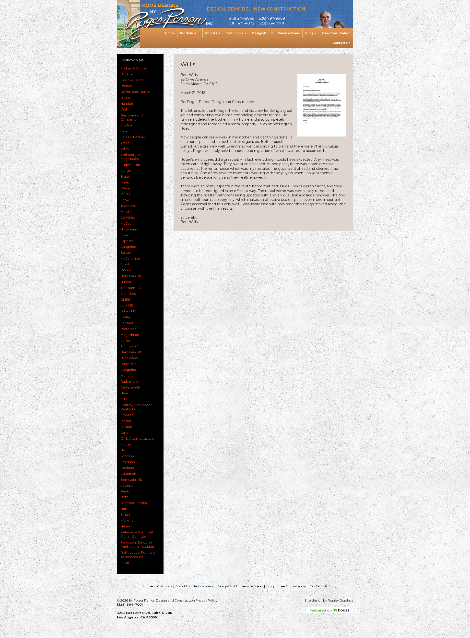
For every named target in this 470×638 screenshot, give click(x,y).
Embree (127, 415)
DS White (128, 217)
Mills (124, 399)
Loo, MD (127, 305)
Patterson (128, 329)
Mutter (126, 444)
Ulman (126, 98)
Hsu (123, 450)
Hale (124, 393)
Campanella (130, 387)
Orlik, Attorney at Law (137, 438)
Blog (270, 586)
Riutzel (126, 194)
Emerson (128, 462)
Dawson (127, 188)
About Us (183, 586)
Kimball (126, 427)
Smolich (127, 264)
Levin (125, 563)
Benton (126, 491)
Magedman (130, 335)
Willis (125, 149)
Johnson (127, 456)
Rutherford (129, 381)
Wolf (124, 109)
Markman (128, 520)
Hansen (126, 526)
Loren (125, 340)
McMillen (127, 125)
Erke (124, 235)
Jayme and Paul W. (136, 92)
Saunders (128, 294)
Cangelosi (128, 247)
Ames (125, 182)
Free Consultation (292, 586)
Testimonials (203, 586)
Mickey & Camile (133, 68)
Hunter (126, 282)
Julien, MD (128, 311)
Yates (125, 143)
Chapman (128, 474)
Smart (125, 514)
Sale (124, 131)
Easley (126, 317)
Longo (126, 170)
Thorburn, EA (131, 288)
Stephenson (130, 165)
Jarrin (125, 432)
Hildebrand (129, 229)
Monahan (128, 375)
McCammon (130, 258)
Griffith (126, 299)
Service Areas (252, 586)
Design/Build (227, 586)
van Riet (127, 323)
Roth (124, 497)
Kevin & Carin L (132, 80)
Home (148, 586)
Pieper (126, 421)
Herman (127, 509)
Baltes (125, 252)
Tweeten (128, 206)
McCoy (126, 223)
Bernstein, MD (131, 276)
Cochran (127, 468)
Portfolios (164, 586)
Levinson (128, 485)
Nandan (127, 103)
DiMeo (126, 270)
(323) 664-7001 (130, 604)
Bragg (125, 176)
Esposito (127, 241)
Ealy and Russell (133, 137)
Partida (126, 86)
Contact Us (318, 586)
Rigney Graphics (340, 600)
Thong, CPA (130, 346)
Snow (125, 200)
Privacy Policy (206, 600)
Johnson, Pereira (134, 503)
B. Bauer (127, 74)
